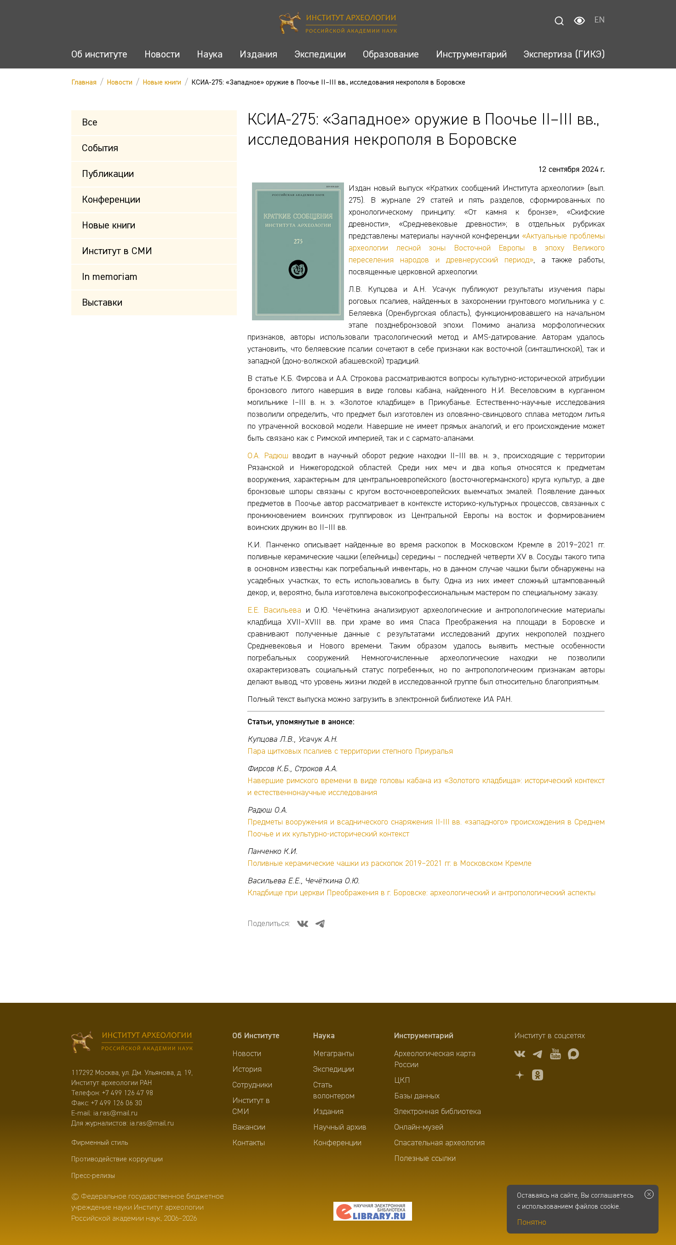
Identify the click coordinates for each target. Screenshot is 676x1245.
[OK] (537, 1076)
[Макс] (573, 1055)
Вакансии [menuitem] (248, 1127)
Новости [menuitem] (246, 1054)
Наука (324, 1036)
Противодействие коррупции (117, 1159)
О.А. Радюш (267, 456)
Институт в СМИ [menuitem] (251, 1106)
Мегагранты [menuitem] (333, 1054)
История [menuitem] (247, 1069)
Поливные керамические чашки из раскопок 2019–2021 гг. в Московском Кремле (389, 863)
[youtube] (555, 1055)
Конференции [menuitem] (337, 1143)
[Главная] (338, 24)
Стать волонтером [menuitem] (334, 1090)
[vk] (519, 1055)
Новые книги (162, 82)
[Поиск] (559, 20)
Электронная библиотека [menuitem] (437, 1112)
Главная (84, 82)
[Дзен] (519, 1076)
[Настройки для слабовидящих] (579, 20)
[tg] (537, 1055)
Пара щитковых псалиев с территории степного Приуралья (350, 751)
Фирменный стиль (99, 1143)
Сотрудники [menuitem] (252, 1085)
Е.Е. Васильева (274, 610)
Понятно (531, 1222)
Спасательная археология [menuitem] (439, 1143)
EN (599, 20)
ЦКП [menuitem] (402, 1080)
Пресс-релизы (93, 1176)
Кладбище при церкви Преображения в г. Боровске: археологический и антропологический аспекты (421, 893)
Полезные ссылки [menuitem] (425, 1158)
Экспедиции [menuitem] (333, 1069)
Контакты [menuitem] (248, 1143)
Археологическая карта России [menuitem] (434, 1059)
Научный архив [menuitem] (340, 1127)
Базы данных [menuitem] (417, 1096)
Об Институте (256, 1036)
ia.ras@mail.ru (115, 1113)
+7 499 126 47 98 (127, 1093)
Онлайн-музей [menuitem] (418, 1127)
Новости (119, 82)
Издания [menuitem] (328, 1112)
